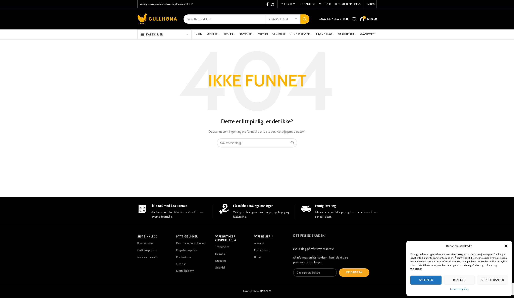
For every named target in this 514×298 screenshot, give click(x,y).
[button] (506, 246)
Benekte (459, 280)
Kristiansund (261, 250)
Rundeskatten (145, 243)
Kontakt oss (183, 257)
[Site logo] (157, 18)
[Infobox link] (175, 211)
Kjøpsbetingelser (186, 250)
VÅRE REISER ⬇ (263, 236)
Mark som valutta (147, 257)
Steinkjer (220, 261)
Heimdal (220, 254)
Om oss (181, 264)
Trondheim (222, 247)
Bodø (257, 257)
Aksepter (426, 280)
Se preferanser (492, 280)
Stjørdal (220, 267)
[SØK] (304, 19)
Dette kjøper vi (185, 271)
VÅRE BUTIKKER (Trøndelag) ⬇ (225, 238)
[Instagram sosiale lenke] (272, 4)
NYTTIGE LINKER (187, 236)
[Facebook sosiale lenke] (267, 4)
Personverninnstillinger (190, 243)
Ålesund (259, 243)
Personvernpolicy (459, 288)
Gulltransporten (147, 250)
